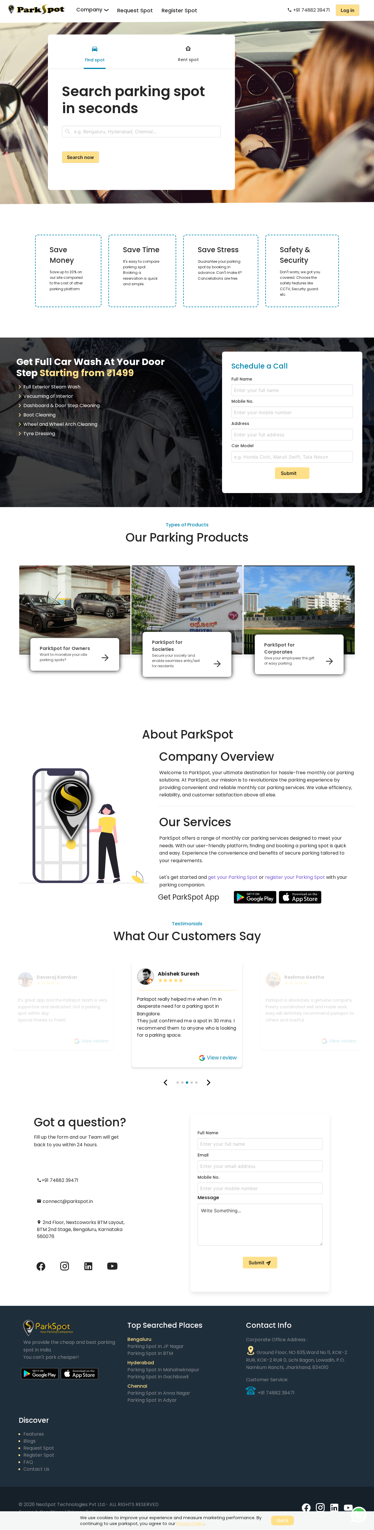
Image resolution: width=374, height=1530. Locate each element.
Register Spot (179, 10)
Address (240, 423)
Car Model (242, 446)
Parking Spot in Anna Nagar (158, 1393)
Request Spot (135, 10)
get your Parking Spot (233, 877)
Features (33, 1434)
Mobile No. (242, 401)
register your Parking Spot (295, 877)
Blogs (29, 1441)
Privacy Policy (190, 1523)
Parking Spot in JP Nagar (155, 1346)
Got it (282, 1520)
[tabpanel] (141, 123)
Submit (289, 473)
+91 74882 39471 (311, 10)
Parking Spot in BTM (150, 1353)
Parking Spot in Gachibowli (157, 1376)
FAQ (28, 1462)
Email (203, 1155)
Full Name (241, 379)
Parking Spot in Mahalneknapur (163, 1369)
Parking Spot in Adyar (152, 1400)
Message (208, 1197)
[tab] (95, 52)
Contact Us (36, 1469)
